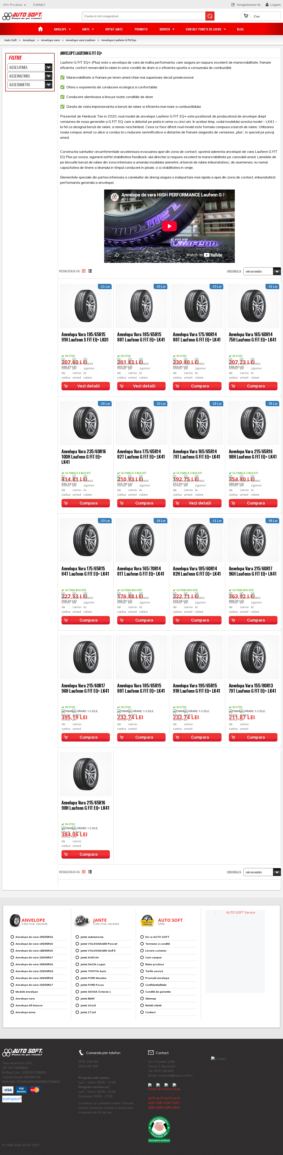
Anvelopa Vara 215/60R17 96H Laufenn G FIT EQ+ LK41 (253, 570)
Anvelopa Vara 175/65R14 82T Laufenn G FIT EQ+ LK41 (141, 453)
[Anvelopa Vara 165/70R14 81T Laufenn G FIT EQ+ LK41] (141, 540)
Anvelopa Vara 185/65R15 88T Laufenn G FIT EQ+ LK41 (141, 336)
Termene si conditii (157, 943)
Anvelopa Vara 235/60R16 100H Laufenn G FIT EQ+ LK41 (83, 456)
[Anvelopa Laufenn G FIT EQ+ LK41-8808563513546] (253, 657)
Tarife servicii (154, 971)
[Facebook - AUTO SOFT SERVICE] (152, 1096)
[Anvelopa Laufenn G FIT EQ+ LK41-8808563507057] (141, 657)
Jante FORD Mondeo (93, 978)
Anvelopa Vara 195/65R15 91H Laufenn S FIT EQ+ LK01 (85, 336)
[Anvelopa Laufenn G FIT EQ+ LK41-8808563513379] (86, 657)
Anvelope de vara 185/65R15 (34, 950)
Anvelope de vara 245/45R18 (34, 978)
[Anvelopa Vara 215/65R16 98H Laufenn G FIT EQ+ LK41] (253, 423)
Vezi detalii (88, 386)
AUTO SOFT (22, 18)
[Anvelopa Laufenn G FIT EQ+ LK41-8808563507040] (197, 657)
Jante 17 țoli (88, 1012)
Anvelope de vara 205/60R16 (34, 964)
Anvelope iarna (25, 1012)
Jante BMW (87, 998)
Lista (92, 271)
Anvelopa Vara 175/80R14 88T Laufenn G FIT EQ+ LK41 (197, 336)
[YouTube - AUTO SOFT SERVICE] (176, 1096)
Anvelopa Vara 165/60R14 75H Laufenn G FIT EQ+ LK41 (252, 336)
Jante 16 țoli (88, 1005)
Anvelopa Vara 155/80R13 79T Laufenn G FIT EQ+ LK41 (252, 687)
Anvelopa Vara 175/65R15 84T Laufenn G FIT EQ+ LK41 (85, 570)
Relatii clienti (153, 1005)
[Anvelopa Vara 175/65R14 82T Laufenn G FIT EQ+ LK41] (141, 423)
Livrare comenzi (155, 950)
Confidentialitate (155, 984)
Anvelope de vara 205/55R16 (34, 937)
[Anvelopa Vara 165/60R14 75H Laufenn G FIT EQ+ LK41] (253, 306)
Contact (39, 4)
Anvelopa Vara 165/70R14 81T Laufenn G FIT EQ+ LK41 (140, 570)
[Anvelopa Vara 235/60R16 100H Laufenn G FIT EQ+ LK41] (86, 423)
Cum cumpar (153, 957)
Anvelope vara (25, 998)
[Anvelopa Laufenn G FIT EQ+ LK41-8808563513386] (86, 774)
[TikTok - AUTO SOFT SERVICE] (160, 1096)
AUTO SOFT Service (240, 912)
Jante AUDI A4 (89, 957)
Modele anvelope (26, 991)
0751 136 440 (88, 1062)
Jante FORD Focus (92, 984)
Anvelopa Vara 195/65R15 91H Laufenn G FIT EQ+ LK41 (196, 687)
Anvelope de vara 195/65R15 (34, 943)
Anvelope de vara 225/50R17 (34, 984)
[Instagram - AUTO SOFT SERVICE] (168, 1096)
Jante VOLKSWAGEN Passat (98, 943)
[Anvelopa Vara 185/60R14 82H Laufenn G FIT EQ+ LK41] (197, 540)
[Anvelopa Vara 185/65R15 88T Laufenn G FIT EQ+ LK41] (141, 306)
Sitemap (150, 998)
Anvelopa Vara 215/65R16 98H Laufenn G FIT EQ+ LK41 (253, 453)
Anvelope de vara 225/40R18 (34, 971)
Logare (275, 5)
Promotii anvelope (157, 978)
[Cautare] (209, 16)
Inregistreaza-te (248, 5)
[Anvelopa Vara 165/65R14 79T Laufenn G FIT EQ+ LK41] (197, 423)
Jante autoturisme (91, 937)
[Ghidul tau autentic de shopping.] (12, 1099)
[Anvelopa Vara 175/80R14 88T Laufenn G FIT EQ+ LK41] (197, 306)
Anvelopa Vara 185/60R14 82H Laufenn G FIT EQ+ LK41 (197, 570)
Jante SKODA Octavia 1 (95, 991)
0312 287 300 (88, 1066)
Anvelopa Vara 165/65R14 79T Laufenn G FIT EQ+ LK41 (196, 453)
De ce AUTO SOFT (157, 937)
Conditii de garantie (158, 991)
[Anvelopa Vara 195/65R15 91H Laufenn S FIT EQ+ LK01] (86, 306)
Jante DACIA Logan (92, 964)
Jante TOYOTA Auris (93, 971)
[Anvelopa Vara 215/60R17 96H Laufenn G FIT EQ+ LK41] (253, 540)
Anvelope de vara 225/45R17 (34, 957)
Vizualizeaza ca (69, 271)
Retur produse (154, 964)
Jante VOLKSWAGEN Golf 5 (97, 950)
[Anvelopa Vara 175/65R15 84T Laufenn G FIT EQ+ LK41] (86, 540)
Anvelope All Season (28, 1005)
